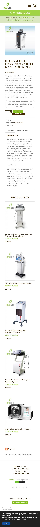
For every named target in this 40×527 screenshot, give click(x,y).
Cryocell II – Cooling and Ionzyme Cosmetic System (17, 381)
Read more (20, 218)
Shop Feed (11, 449)
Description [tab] (10, 131)
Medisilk (11, 480)
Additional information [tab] (22, 131)
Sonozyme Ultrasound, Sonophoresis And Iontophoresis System (18, 235)
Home (8, 18)
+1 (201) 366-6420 (21, 12)
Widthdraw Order (20, 503)
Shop (14, 18)
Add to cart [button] (21, 267)
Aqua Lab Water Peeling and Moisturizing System (15, 332)
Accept (6, 523)
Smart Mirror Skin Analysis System (17, 429)
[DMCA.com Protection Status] (20, 482)
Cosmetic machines (17, 123)
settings (23, 519)
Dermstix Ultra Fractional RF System (18, 283)
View (20, 214)
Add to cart (19, 114)
